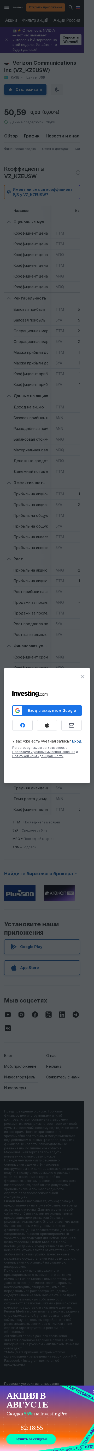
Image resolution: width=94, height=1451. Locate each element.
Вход (76, 741)
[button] (58, 7)
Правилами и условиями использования (43, 752)
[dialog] (47, 725)
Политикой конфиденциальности (37, 756)
